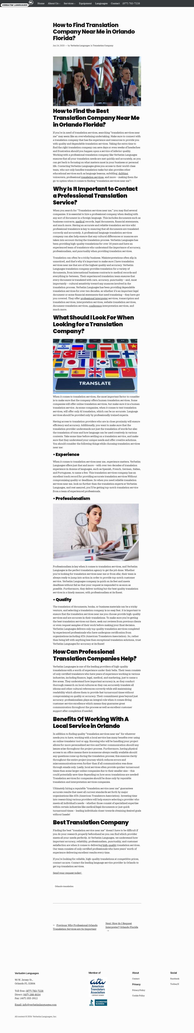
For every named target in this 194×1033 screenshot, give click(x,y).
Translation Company (103, 45)
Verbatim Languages (80, 45)
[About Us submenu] (59, 3)
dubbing (123, 173)
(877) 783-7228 (34, 990)
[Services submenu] (74, 3)
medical (80, 221)
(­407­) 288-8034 (31, 994)
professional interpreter (94, 298)
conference (95, 305)
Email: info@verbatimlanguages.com (36, 1004)
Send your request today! (67, 872)
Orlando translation (64, 886)
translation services (92, 177)
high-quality (109, 845)
